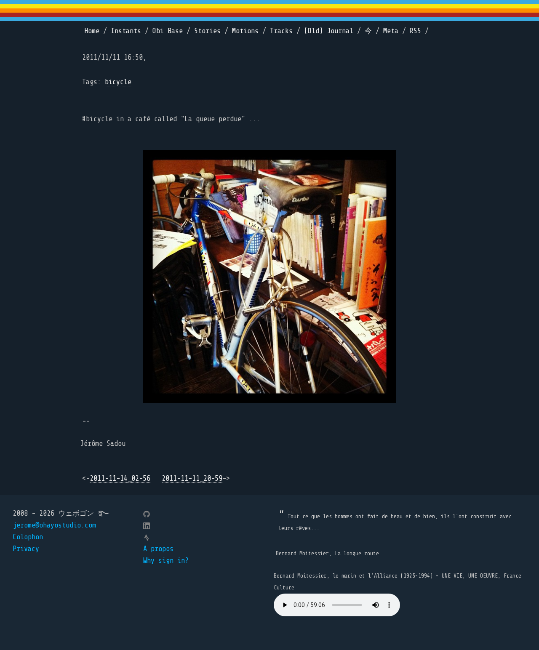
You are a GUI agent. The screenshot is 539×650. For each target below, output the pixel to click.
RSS (415, 31)
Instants (126, 31)
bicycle (118, 82)
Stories (207, 31)
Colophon (28, 537)
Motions (245, 31)
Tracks (281, 31)
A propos (158, 549)
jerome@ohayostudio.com (54, 525)
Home (91, 31)
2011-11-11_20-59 (192, 478)
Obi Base (167, 31)
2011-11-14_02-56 (120, 478)
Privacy (26, 549)
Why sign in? (166, 561)
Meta (390, 31)
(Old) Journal (328, 31)
